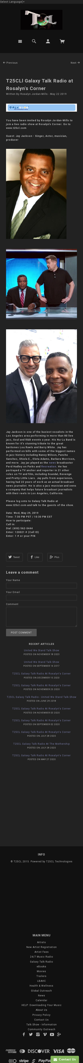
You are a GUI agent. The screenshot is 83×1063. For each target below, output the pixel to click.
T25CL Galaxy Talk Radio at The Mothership (41, 743)
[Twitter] (31, 1034)
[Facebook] (24, 1034)
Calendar (41, 1000)
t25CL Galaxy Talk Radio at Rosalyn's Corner (41, 685)
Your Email (13, 592)
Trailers (41, 976)
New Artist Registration (41, 947)
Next (74, 62)
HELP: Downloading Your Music (42, 1005)
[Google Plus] (59, 1034)
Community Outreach (41, 1029)
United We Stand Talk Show (41, 650)
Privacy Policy (41, 1015)
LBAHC (41, 981)
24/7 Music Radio (41, 956)
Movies (41, 971)
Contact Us (41, 1019)
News (41, 995)
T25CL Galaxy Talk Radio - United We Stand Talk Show (41, 697)
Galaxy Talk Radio (41, 961)
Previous (12, 62)
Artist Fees (41, 952)
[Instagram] (38, 1034)
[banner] (41, 20)
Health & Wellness (41, 985)
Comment (12, 604)
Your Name (13, 580)
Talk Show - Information (41, 1024)
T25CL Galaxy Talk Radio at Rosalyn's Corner (41, 673)
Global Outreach (41, 990)
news (52, 462)
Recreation (48, 466)
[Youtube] (52, 1034)
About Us (41, 1010)
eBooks (41, 966)
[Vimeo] (45, 1034)
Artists (41, 942)
